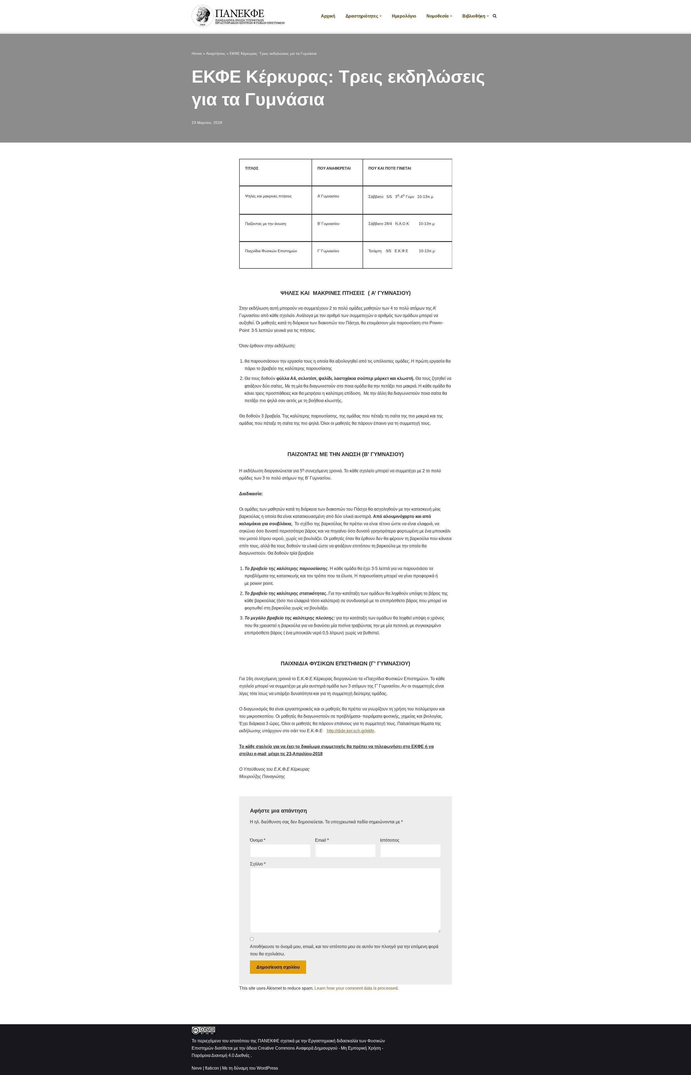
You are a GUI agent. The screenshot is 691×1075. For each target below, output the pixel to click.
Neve (197, 1068)
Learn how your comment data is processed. (356, 988)
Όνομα (257, 840)
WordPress (267, 1068)
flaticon (212, 1068)
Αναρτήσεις (215, 53)
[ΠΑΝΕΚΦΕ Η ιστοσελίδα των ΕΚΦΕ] (239, 16)
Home (197, 53)
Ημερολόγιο (404, 16)
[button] (381, 16)
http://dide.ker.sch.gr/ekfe (350, 731)
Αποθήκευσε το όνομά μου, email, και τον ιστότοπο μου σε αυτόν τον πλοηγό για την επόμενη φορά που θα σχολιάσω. (344, 950)
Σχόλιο (258, 864)
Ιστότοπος (389, 840)
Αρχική (328, 16)
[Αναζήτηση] (495, 16)
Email (322, 840)
